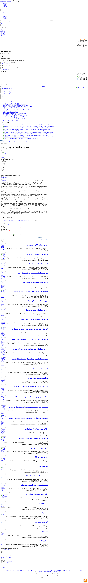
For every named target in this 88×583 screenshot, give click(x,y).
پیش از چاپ (2, 29)
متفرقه (1, 48)
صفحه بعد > (10, 567)
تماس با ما (39, 570)
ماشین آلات (2, 37)
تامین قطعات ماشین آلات (82, 45)
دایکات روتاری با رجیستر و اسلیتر (38, 378)
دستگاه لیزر (32, 220)
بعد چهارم (2, 157)
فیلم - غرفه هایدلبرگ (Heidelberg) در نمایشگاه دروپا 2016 (38, 135)
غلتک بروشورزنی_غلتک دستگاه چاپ (37, 494)
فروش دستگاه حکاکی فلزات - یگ (38, 301)
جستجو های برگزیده (15, 570)
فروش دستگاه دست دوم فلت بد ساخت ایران (34, 319)
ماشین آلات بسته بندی (82, 41)
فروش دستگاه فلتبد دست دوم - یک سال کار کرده (33, 273)
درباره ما (43, 570)
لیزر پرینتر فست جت (41, 522)
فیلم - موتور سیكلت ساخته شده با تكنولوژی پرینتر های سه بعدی (42, 124)
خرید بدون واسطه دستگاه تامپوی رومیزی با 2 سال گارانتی (30, 386)
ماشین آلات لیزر (84, 38)
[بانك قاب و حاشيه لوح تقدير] (6, 88)
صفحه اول (5, 12)
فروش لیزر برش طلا (41, 457)
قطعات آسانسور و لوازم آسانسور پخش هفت (34, 485)
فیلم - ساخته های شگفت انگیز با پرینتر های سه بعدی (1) (37, 127)
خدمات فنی (2, 36)
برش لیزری (8, 220)
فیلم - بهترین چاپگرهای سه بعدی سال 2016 (29, 138)
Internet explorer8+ (47, 571)
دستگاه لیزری (27, 220)
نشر (1, 47)
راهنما (4, 15)
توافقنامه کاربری (67, 570)
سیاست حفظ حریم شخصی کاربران (56, 570)
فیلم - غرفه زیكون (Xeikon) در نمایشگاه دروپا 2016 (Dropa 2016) (42, 133)
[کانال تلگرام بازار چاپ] (5, 69)
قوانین (47, 570)
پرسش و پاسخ (23, 570)
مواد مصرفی (3, 34)
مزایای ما (5, 16)
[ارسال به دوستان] (2, 144)
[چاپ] (1, 144)
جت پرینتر (45, 512)
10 (7, 567)
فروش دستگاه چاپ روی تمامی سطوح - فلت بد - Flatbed (30, 291)
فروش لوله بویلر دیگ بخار (40, 368)
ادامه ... (1, 81)
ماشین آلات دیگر (83, 46)
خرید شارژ (5, 18)
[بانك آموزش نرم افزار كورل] (6, 92)
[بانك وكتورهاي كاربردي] (5, 91)
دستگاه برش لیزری (15, 220)
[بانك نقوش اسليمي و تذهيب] (6, 90)
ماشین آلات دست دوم (82, 42)
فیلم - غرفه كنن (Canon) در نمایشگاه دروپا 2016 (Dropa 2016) (41, 136)
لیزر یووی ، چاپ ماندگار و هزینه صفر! (36, 475)
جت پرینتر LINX (43, 503)
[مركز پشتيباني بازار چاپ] (5, 63)
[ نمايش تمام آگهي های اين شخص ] (7, 224)
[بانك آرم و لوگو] (3, 89)
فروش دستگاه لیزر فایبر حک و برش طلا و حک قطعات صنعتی (29, 339)
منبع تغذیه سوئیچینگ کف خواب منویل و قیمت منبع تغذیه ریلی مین (28, 418)
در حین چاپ (2, 31)
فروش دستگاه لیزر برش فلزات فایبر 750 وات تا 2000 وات (30, 349)
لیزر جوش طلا (43, 466)
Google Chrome (55, 571)
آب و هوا (34, 570)
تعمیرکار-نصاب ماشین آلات (81, 44)
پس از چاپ (2, 32)
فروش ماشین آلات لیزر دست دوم (37, 263)
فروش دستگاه (22, 220)
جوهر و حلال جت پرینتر (41, 540)
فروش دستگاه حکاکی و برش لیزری (37, 245)
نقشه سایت (8, 570)
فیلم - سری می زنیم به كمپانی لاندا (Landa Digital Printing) (38, 129)
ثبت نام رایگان (3, 1)
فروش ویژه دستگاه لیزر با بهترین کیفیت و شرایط (33, 438)
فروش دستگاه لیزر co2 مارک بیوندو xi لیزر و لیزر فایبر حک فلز (29, 329)
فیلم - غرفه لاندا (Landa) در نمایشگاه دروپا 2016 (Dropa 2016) (40, 132)
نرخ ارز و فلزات (29, 570)
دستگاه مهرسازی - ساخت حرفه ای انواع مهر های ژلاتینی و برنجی (28, 407)
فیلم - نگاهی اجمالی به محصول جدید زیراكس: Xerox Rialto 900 (41, 130)
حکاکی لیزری (3, 220)
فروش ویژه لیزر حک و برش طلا (38, 447)
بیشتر (1, 140)
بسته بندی (2, 33)
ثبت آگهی (5, 17)
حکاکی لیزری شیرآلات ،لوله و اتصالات (36, 429)
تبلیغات (1, 35)
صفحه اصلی (25, 141)
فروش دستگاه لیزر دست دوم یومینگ (37, 310)
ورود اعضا (9, 1)
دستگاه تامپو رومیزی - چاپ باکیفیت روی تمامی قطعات (31, 396)
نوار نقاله (45, 531)
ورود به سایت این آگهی (5, 153)
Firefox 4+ (41, 571)
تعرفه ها (4, 13)
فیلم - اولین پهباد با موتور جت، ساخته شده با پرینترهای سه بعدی (41, 126)
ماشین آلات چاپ (83, 40)
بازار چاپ (15, 141)
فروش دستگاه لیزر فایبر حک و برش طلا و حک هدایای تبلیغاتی (29, 359)
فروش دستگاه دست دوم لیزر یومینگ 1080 (35, 282)
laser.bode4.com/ (4, 177)
